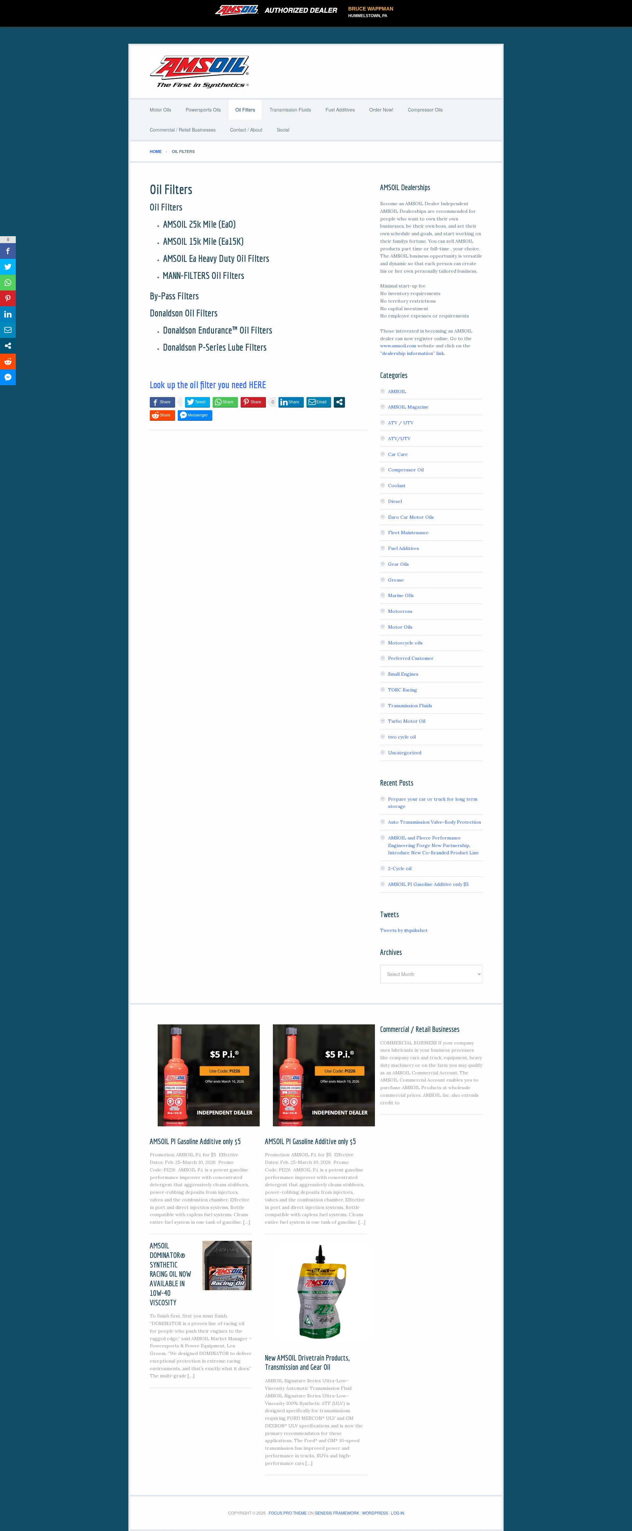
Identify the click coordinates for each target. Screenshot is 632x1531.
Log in (397, 1513)
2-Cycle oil (399, 868)
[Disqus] (258, 525)
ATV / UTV (400, 423)
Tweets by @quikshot (404, 930)
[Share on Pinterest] (253, 402)
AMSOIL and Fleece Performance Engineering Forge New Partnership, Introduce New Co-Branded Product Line (433, 845)
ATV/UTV (399, 438)
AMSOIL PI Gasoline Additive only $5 (428, 884)
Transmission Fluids (410, 706)
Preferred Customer (411, 658)
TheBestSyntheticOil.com (316, 71)
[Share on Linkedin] (291, 402)
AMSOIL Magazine (408, 407)
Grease (396, 580)
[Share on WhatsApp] (225, 402)
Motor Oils (400, 627)
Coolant (397, 486)
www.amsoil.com (398, 346)
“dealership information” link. (412, 353)
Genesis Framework (337, 1513)
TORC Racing (402, 690)
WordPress (375, 1513)
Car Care (398, 454)
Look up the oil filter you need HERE (208, 384)
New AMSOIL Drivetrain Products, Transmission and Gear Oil (307, 1362)
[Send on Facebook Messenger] (195, 415)
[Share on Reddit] (162, 415)
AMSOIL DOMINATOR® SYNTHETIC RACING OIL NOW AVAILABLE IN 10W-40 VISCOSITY (170, 1274)
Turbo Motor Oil (406, 721)
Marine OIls (401, 595)
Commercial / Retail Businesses (420, 1029)
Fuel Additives (403, 548)
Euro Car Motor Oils (411, 517)
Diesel (395, 501)
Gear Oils (398, 564)
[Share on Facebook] (162, 402)
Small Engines (403, 674)
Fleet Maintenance (408, 533)
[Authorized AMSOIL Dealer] (278, 10)
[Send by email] (318, 402)
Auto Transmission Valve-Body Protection (434, 822)
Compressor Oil (406, 470)
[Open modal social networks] (339, 402)
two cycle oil (402, 737)
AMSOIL (397, 391)
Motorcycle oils (405, 643)
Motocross (400, 611)
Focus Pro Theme (288, 1513)
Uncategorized (404, 753)
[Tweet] (197, 402)
